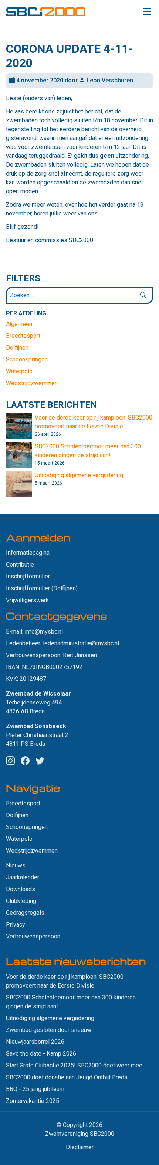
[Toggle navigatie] (147, 12)
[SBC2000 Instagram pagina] (10, 761)
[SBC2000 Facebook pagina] (25, 761)
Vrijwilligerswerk (27, 600)
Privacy (15, 924)
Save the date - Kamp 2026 (41, 1053)
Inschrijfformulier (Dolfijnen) (42, 588)
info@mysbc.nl (44, 631)
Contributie (20, 564)
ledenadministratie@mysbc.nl (81, 643)
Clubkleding (21, 900)
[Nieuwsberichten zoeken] (143, 295)
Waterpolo (19, 371)
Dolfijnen (17, 347)
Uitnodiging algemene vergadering (79, 475)
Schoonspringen (27, 359)
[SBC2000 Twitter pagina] (39, 761)
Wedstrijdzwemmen (32, 383)
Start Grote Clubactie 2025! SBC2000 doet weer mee (74, 1065)
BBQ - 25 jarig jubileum (35, 1089)
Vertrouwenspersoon (33, 936)
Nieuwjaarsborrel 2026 (35, 1041)
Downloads (20, 889)
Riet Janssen (80, 655)
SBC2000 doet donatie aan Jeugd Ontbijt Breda (66, 1077)
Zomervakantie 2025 (32, 1100)
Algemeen (19, 323)
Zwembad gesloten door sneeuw (48, 1029)
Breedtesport (23, 335)
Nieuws (16, 865)
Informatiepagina (28, 552)
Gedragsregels (25, 912)
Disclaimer (80, 1147)
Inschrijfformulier (28, 576)
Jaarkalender (22, 877)
